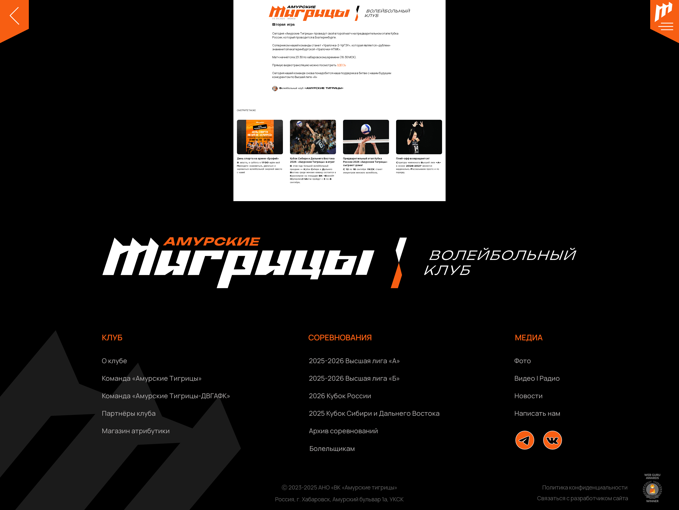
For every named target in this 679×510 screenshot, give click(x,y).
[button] (589, 413)
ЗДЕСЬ (341, 65)
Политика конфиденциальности (585, 487)
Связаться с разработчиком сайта (582, 498)
